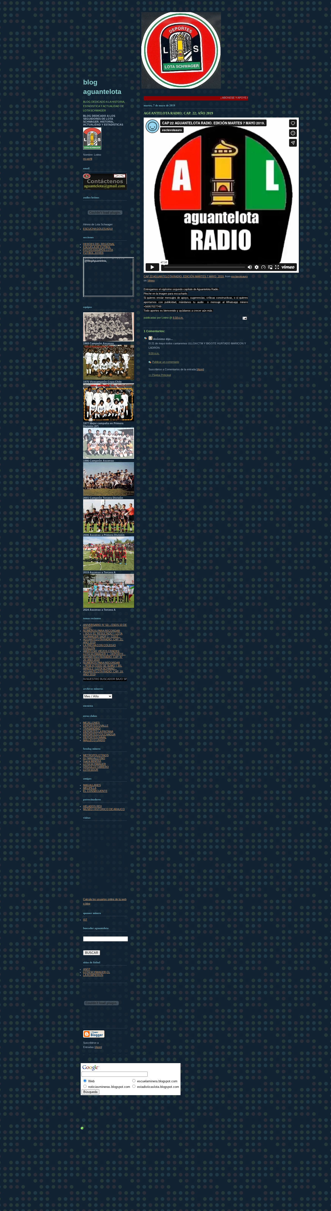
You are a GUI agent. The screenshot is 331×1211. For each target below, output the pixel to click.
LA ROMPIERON (93, 975)
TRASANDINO (92, 728)
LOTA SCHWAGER (94, 763)
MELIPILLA (89, 788)
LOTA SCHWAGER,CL (96, 972)
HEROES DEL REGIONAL (99, 244)
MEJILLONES (91, 722)
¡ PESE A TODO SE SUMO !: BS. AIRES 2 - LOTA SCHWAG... (102, 667)
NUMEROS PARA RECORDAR (101, 630)
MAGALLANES (92, 785)
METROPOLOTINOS (96, 755)
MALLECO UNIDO (94, 740)
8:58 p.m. (178, 317)
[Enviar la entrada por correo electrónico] (244, 318)
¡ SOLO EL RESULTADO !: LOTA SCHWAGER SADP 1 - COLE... (102, 635)
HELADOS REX (92, 806)
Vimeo (151, 280)
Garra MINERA (92, 761)
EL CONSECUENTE (95, 790)
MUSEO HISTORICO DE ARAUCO (104, 809)
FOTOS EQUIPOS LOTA (98, 249)
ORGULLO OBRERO (96, 766)
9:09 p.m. (154, 353)
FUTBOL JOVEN (93, 252)
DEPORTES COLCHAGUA (99, 734)
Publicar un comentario (165, 361)
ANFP (86, 969)
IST (85, 919)
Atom (200, 369)
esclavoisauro (239, 276)
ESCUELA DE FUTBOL (97, 247)
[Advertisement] (94, 1099)
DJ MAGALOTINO (94, 758)
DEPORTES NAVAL (94, 737)
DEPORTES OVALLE (95, 725)
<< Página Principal (160, 374)
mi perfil (87, 158)
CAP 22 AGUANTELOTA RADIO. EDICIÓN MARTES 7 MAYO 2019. (184, 276)
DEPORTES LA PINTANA (98, 731)
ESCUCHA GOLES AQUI (98, 228)
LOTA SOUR (90, 769)
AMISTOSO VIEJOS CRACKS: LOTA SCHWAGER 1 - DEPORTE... (104, 652)
